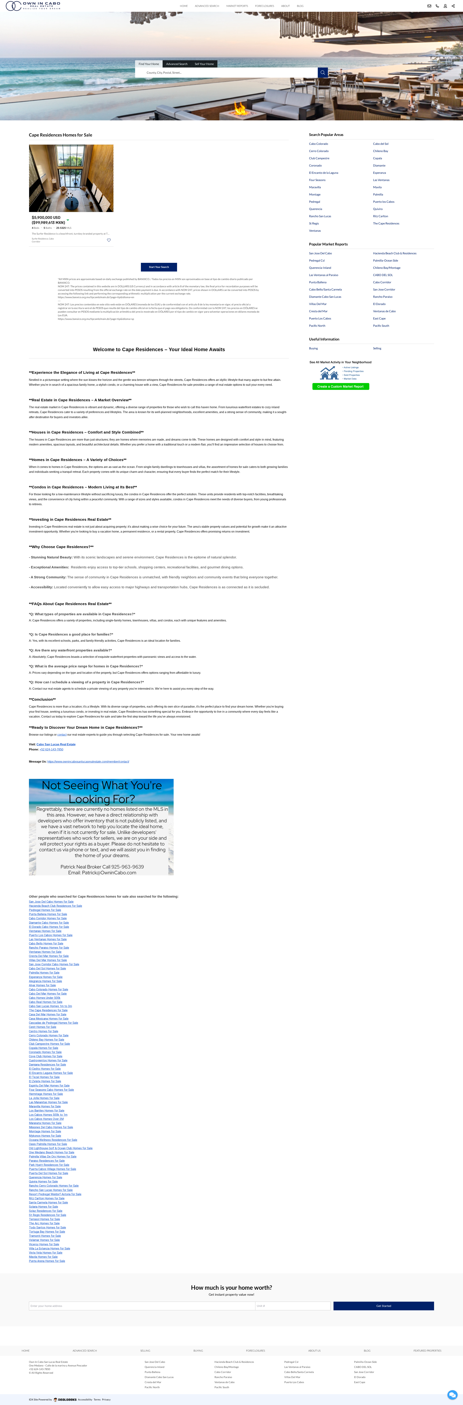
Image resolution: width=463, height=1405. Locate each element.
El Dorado (379, 304)
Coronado (315, 165)
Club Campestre (319, 158)
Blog (300, 5)
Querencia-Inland (320, 267)
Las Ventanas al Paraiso (323, 275)
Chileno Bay (380, 151)
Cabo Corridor (382, 282)
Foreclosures (264, 5)
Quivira (378, 209)
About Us (314, 1350)
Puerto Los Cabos (320, 318)
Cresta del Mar (318, 311)
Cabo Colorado (318, 143)
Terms (97, 1399)
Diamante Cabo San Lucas (325, 296)
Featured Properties (427, 1350)
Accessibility (85, 1399)
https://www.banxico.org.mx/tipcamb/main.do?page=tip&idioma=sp (96, 318)
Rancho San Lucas (320, 216)
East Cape (379, 318)
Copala (377, 158)
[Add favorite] (109, 240)
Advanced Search (207, 5)
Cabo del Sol (380, 143)
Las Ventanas (381, 180)
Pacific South (381, 325)
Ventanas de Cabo (384, 311)
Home (184, 5)
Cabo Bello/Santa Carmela (325, 289)
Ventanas (315, 230)
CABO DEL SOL (383, 275)
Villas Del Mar (318, 304)
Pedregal (314, 201)
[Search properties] (323, 73)
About (285, 5)
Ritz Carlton (380, 216)
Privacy (106, 1399)
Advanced (177, 64)
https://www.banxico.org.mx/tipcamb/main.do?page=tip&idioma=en (96, 297)
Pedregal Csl (317, 260)
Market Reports (237, 5)
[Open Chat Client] (452, 1395)
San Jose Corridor (384, 289)
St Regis (314, 223)
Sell (204, 64)
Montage (314, 194)
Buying (313, 348)
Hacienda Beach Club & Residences (395, 253)
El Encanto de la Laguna (323, 172)
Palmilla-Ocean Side (385, 260)
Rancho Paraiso (382, 296)
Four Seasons (317, 180)
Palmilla (378, 194)
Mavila (377, 187)
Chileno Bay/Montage (386, 267)
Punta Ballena (317, 282)
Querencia (315, 209)
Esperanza (379, 172)
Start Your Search (159, 266)
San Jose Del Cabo (320, 253)
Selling (377, 348)
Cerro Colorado (319, 151)
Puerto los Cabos (383, 201)
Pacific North (317, 325)
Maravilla (315, 187)
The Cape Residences (386, 223)
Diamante (379, 165)
